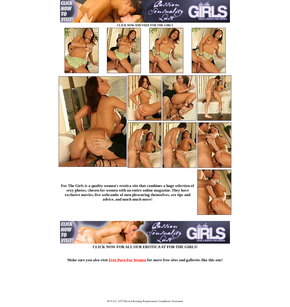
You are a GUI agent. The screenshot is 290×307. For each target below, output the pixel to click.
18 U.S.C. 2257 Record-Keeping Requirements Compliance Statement (145, 301)
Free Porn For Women (127, 260)
